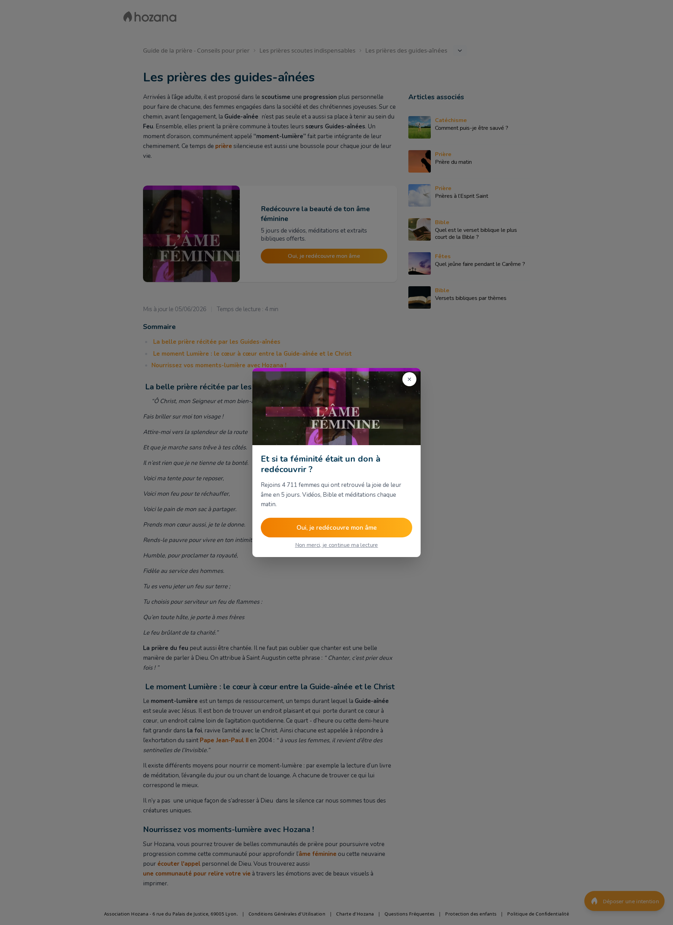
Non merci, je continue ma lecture (336, 545)
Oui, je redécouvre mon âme (337, 527)
